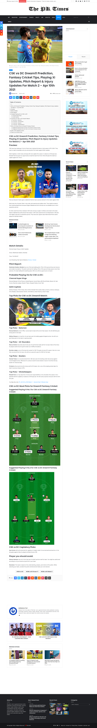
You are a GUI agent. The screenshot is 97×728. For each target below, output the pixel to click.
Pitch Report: (14, 112)
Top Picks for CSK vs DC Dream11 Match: (20, 118)
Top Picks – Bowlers (17, 123)
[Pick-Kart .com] (48, 8)
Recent (83, 56)
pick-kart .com (86, 725)
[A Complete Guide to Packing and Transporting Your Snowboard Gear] (17, 654)
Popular (70, 56)
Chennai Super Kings (17, 115)
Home (11, 65)
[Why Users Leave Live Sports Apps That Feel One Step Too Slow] (52, 654)
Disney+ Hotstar (32, 260)
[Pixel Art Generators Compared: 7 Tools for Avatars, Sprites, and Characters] (71, 168)
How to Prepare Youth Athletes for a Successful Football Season (33, 662)
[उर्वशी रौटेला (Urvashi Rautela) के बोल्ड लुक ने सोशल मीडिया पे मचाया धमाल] (70, 83)
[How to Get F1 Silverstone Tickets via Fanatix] (13, 234)
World (9, 21)
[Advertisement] (34, 593)
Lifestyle (47, 17)
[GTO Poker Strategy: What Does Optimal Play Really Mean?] (71, 187)
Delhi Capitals (16, 117)
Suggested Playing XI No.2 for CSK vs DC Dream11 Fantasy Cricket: (27, 129)
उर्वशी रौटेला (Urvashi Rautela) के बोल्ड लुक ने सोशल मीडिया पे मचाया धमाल (80, 84)
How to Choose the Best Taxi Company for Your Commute (81, 70)
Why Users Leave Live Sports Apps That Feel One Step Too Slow (52, 662)
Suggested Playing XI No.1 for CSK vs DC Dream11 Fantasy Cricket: (26, 127)
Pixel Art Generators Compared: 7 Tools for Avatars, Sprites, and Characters (71, 176)
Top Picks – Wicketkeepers (18, 124)
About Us (63, 725)
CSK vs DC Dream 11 (32, 571)
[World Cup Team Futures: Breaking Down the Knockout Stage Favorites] (40, 225)
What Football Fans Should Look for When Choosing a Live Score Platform (43, 1)
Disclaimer (80, 725)
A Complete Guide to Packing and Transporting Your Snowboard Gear (16, 662)
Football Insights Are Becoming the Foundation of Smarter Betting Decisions (25, 225)
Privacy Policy (75, 725)
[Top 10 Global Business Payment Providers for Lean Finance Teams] (66, 709)
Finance (31, 17)
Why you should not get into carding (81, 62)
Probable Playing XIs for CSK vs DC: (19, 114)
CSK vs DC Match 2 (47, 571)
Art (9, 17)
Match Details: (14, 110)
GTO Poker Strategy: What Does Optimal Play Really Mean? (71, 193)
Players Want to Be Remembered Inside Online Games (82, 193)
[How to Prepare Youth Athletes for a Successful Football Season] (35, 654)
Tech (63, 17)
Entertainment (23, 17)
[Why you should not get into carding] (70, 64)
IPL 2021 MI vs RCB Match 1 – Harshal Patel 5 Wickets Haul (33, 382)
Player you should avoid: (16, 132)
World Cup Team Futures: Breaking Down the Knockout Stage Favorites (52, 225)
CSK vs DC (20, 571)
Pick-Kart (29, 725)
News (53, 17)
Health (37, 17)
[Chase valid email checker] (70, 77)
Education (14, 17)
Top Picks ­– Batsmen (17, 120)
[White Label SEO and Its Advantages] (70, 91)
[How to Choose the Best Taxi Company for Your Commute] (70, 70)
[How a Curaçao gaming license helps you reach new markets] (53, 705)
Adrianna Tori (14, 93)
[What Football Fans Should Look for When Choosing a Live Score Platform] (83, 168)
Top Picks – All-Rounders (18, 121)
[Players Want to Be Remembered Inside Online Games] (83, 187)
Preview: (13, 109)
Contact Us (68, 725)
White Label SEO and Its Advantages (81, 90)
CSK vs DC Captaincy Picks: (17, 130)
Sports (58, 17)
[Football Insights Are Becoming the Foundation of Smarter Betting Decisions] (13, 225)
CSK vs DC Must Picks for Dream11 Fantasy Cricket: (23, 126)
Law (42, 17)
